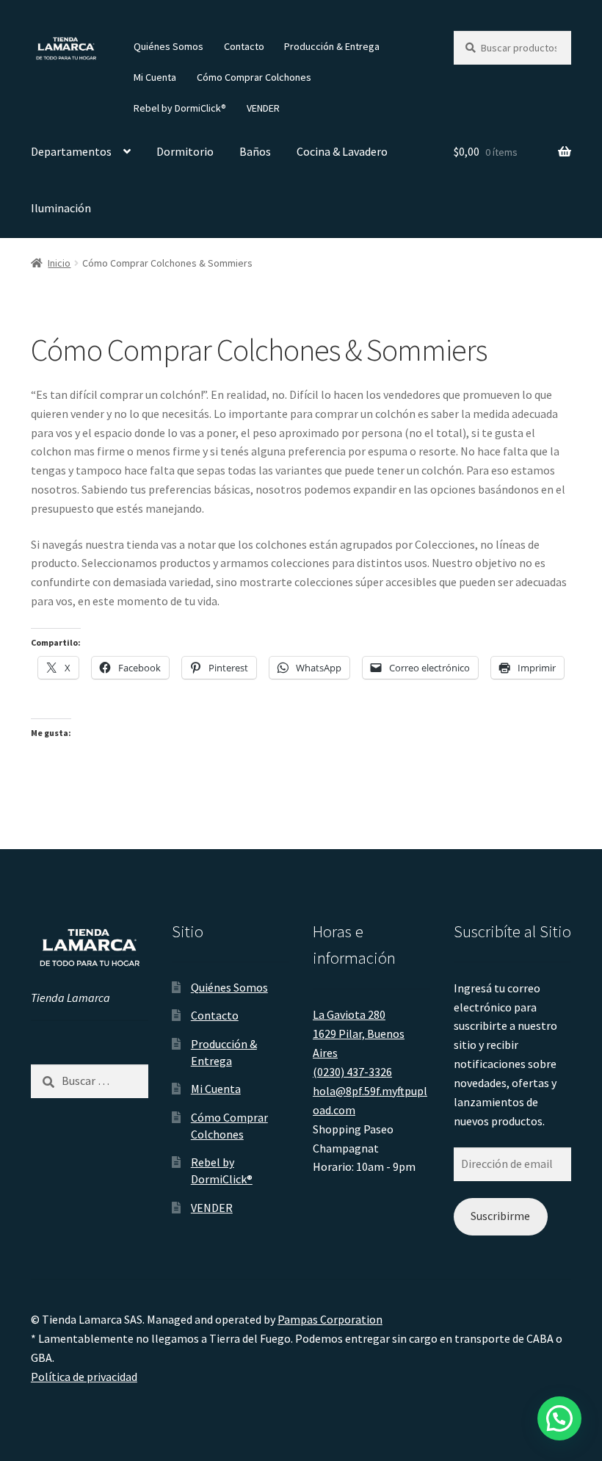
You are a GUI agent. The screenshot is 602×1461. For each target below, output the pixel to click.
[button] (559, 1418)
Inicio (59, 263)
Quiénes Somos (168, 46)
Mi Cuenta (155, 77)
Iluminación (61, 208)
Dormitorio (185, 151)
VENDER (263, 108)
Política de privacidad (84, 1376)
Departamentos (71, 151)
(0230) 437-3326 (352, 1071)
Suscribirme (500, 1215)
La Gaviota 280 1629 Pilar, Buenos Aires (359, 1033)
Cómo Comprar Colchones (254, 77)
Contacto (244, 46)
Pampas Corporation (330, 1319)
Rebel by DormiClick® (180, 108)
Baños (255, 151)
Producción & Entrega (332, 46)
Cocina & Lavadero (342, 151)
